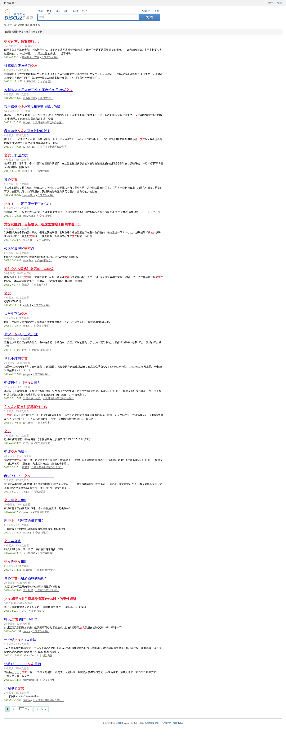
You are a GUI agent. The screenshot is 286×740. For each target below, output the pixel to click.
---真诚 (12, 541)
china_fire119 (31, 655)
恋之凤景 (28, 590)
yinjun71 (27, 325)
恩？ (24, 610)
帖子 (49, 10)
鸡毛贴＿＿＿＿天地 (22, 664)
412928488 (27, 171)
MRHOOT (29, 81)
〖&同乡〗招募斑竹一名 (25, 407)
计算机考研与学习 (21, 66)
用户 (84, 10)
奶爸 (24, 349)
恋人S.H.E (28, 240)
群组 (75, 10)
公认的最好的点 (19, 248)
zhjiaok (27, 305)
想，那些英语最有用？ (24, 520)
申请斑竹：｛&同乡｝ (24, 382)
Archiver (166, 722)
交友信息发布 (43, 240)
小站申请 (14, 688)
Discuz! (120, 722)
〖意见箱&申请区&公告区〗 (48, 122)
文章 (40, 10)
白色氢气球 (29, 98)
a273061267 (29, 146)
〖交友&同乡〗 (49, 57)
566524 (27, 700)
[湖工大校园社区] (18, 19)
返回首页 (9, 2)
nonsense (27, 512)
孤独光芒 (28, 422)
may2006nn (29, 215)
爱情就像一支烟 (30, 57)
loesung (27, 532)
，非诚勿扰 (16, 155)
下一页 (39, 709)
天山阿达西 (29, 553)
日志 (58, 10)
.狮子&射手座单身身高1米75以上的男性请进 (40, 599)
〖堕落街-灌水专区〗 (40, 349)
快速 (144, 10)
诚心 (11, 179)
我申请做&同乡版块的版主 (27, 131)
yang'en (27, 374)
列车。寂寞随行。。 (22, 41)
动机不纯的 (16, 358)
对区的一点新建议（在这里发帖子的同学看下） (42, 224)
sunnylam (28, 260)
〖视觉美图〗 (42, 171)
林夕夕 (27, 122)
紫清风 (25, 284)
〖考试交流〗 (45, 81)
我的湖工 (178, 722)
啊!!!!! (15, 500)
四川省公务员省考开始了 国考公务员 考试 (38, 90)
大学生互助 (16, 313)
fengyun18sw (28, 195)
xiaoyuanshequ (30, 679)
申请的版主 (16, 451)
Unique (25, 491)
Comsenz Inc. (152, 722)
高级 (157, 10)
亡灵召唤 (28, 443)
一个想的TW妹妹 (20, 640)
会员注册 (270, 2)
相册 (66, 10)
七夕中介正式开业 (21, 334)
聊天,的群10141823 (21, 619)
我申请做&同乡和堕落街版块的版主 (34, 106)
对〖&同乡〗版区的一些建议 (29, 269)
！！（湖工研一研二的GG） (28, 203)
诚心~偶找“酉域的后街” (25, 578)
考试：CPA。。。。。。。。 (29, 476)
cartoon (26, 631)
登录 (279, 2)
